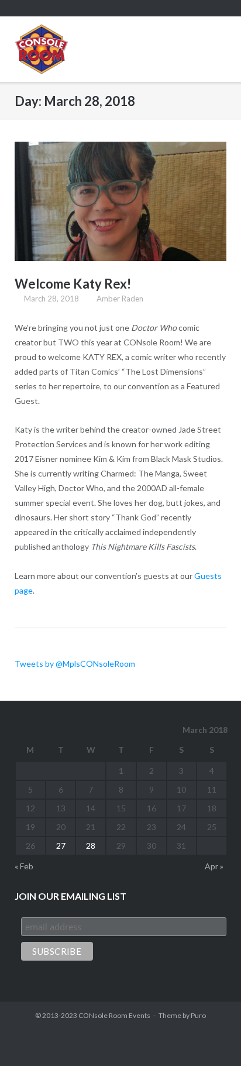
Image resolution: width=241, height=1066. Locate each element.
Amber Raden (120, 298)
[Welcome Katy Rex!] (120, 201)
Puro (198, 1015)
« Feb (24, 866)
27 (61, 846)
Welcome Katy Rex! (73, 284)
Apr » (214, 866)
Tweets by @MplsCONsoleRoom (75, 664)
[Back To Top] (211, 1037)
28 (90, 846)
